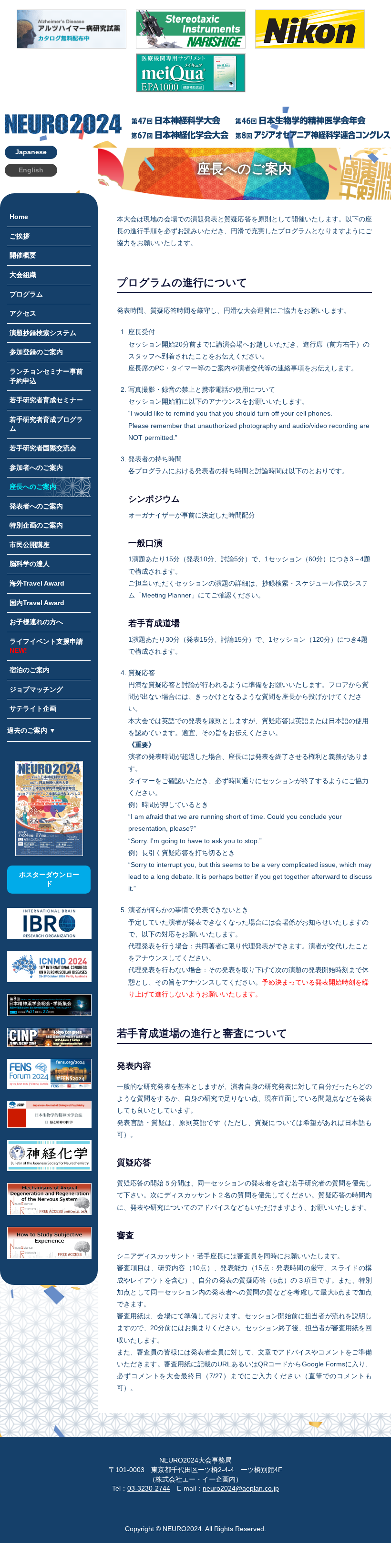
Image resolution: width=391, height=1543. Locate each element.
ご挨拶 (20, 236)
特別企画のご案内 (36, 525)
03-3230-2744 (148, 1488)
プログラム (26, 294)
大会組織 (23, 275)
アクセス (23, 313)
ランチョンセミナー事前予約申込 (46, 376)
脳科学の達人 (30, 563)
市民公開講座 (30, 544)
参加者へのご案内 (36, 467)
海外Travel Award (37, 583)
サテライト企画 (33, 708)
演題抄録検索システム (43, 333)
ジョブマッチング (36, 689)
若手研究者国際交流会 (43, 448)
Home (19, 216)
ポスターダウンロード (49, 879)
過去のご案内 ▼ (31, 730)
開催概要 (23, 255)
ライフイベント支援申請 (46, 646)
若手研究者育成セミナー (46, 400)
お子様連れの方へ (36, 622)
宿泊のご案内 (30, 670)
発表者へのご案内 (36, 506)
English (31, 170)
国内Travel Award (37, 603)
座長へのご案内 (33, 486)
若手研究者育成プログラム (46, 424)
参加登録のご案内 (36, 352)
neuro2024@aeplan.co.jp (241, 1488)
